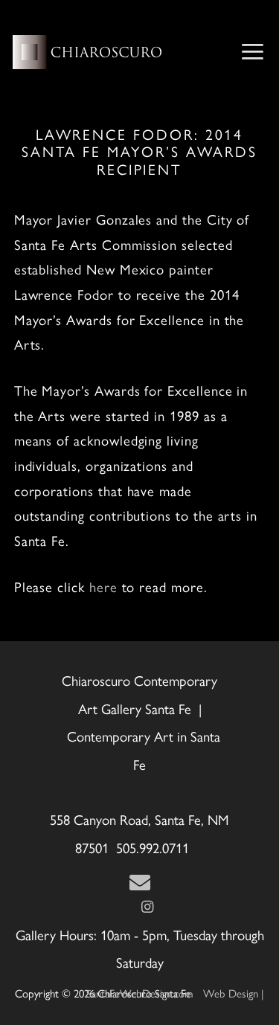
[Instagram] (147, 907)
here (103, 587)
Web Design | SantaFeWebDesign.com (175, 993)
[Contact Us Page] (140, 883)
